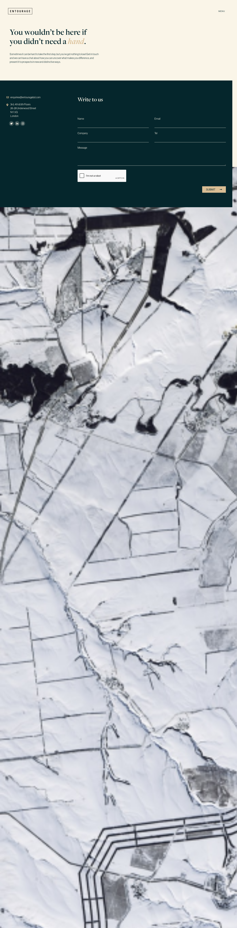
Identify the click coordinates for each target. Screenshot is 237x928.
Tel (155, 133)
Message (82, 147)
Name (81, 118)
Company (83, 133)
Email (157, 118)
